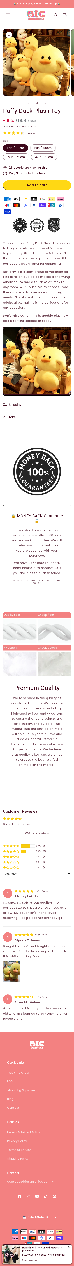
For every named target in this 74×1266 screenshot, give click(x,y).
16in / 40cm (43, 148)
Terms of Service (19, 1150)
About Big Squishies (21, 1090)
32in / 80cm (44, 157)
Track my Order (18, 1073)
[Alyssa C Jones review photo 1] (11, 971)
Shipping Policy (18, 1158)
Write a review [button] (37, 833)
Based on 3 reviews (18, 824)
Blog (10, 1099)
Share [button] (12, 417)
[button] (8, 15)
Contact (13, 1108)
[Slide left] (29, 103)
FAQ (10, 1081)
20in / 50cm (16, 157)
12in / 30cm (15, 148)
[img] (24, 891)
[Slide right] (45, 103)
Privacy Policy (17, 1141)
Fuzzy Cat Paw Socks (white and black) (44, 1254)
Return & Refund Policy (23, 1132)
